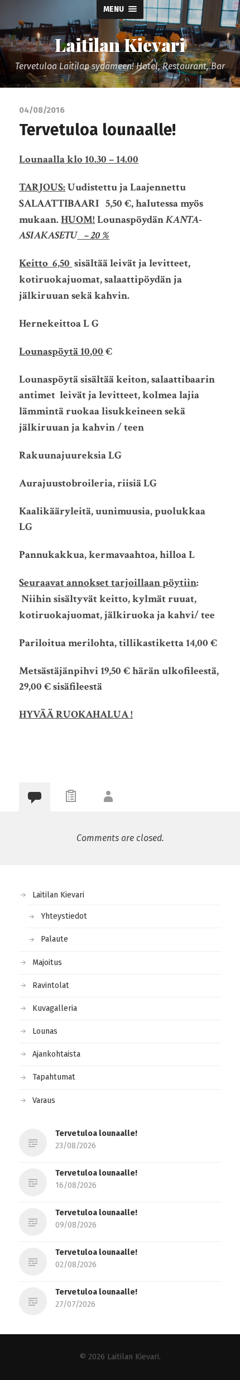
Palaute (54, 939)
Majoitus (47, 962)
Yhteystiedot (64, 916)
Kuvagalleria (54, 1008)
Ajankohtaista (56, 1054)
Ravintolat (50, 985)
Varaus (43, 1100)
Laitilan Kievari (120, 45)
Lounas (44, 1031)
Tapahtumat (53, 1077)
